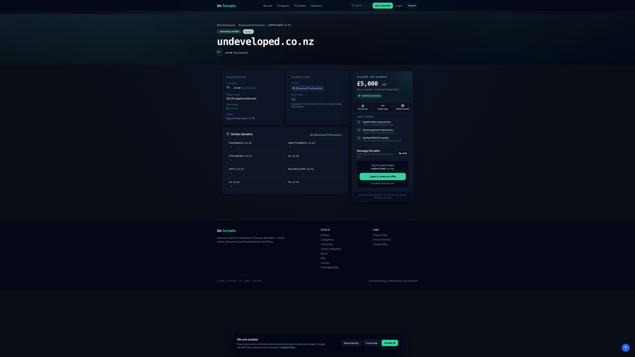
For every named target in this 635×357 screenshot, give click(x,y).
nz (294, 99)
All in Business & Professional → (326, 134)
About (324, 253)
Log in (399, 5)
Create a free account (383, 183)
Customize (372, 342)
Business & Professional (252, 24)
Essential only (351, 342)
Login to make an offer (383, 176)
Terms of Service (382, 239)
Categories (283, 5)
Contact (325, 262)
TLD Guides (300, 5)
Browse (268, 5)
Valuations (316, 5)
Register (412, 5)
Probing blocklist (330, 267)
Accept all (389, 342)
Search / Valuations (331, 248)
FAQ (323, 258)
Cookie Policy (380, 244)
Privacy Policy (380, 234)
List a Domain (383, 5)
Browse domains (226, 24)
